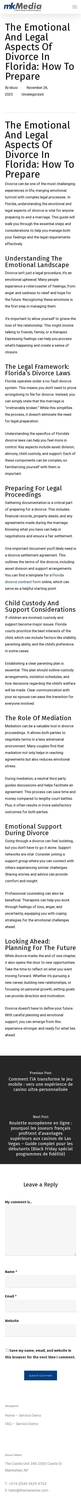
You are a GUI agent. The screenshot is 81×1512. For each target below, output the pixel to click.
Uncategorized (33, 94)
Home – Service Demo (23, 1415)
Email (11, 1296)
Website (12, 1321)
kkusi (14, 88)
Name (11, 1272)
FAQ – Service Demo (21, 1424)
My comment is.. (18, 1202)
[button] (74, 7)
